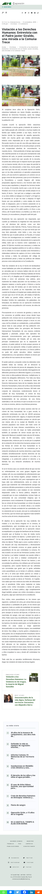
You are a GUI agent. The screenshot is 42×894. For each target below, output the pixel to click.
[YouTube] (31, 12)
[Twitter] (25, 12)
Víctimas (13, 24)
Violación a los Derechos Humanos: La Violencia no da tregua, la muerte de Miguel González (16, 681)
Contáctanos (29, 846)
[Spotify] (34, 12)
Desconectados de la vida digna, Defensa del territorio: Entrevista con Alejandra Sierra (25, 700)
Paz (19, 843)
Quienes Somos (16, 841)
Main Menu (7, 7)
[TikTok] (37, 12)
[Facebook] (22, 12)
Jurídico (29, 843)
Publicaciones (13, 846)
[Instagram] (28, 12)
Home (4, 47)
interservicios (15, 22)
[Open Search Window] (3, 13)
